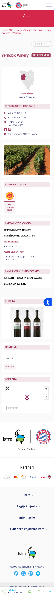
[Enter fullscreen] (8, 389)
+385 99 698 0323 (16, 118)
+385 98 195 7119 (16, 113)
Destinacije (16, 30)
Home (5, 30)
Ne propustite (42, 30)
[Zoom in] (46, 389)
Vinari (16, 33)
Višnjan (28, 30)
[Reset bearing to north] (46, 397)
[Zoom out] (46, 393)
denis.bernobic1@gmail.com (22, 134)
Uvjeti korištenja (37, 587)
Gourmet (6, 33)
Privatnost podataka (18, 587)
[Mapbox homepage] (11, 408)
